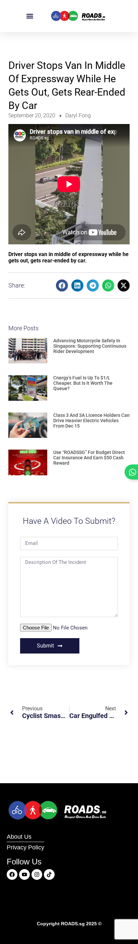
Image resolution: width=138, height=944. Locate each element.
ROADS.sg (73, 923)
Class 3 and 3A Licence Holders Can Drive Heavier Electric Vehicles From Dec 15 (91, 420)
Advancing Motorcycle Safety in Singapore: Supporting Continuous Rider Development (89, 346)
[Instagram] (36, 874)
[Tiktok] (49, 874)
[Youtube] (24, 874)
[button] (30, 16)
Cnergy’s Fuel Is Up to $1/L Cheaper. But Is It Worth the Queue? (83, 383)
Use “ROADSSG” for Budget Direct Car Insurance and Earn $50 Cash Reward (89, 458)
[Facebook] (12, 874)
